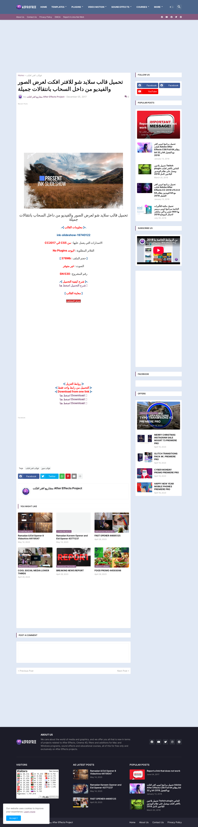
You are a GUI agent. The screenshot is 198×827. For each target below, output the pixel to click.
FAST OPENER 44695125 (108, 535)
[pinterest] (181, 17)
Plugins (76, 7)
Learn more (29, 811)
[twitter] (176, 17)
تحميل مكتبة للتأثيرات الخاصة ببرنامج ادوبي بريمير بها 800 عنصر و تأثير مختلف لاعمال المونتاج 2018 (166, 210)
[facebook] (162, 17)
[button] (171, 7)
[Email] (74, 476)
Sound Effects (120, 7)
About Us (20, 17)
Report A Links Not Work (73, 17)
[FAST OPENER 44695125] (80, 802)
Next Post (122, 670)
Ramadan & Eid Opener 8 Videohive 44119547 (31, 537)
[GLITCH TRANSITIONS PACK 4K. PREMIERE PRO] (144, 457)
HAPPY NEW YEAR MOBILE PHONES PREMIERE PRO (164, 486)
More (157, 7)
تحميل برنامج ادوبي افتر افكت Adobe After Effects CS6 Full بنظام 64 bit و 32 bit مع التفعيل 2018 (167, 149)
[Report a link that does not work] (137, 774)
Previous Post (26, 670)
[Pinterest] (68, 476)
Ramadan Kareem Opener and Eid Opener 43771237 (72, 537)
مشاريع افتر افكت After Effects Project (57, 488)
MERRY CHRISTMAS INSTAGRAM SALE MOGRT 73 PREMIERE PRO (165, 439)
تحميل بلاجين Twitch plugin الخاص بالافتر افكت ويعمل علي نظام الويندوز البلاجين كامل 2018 (166, 169)
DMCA (57, 17)
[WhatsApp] (62, 476)
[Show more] (80, 476)
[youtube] (167, 17)
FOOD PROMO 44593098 (108, 570)
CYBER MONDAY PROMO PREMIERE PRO (166, 471)
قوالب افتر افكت (34, 75)
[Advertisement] (99, 46)
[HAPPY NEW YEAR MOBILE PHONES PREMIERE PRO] (144, 487)
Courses (141, 7)
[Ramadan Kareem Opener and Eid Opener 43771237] (80, 788)
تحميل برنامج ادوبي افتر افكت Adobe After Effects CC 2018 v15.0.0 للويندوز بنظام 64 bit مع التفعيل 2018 (167, 190)
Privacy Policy (45, 17)
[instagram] (172, 742)
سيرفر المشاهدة (73, 301)
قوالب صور (45, 468)
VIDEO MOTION (96, 7)
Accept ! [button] (13, 818)
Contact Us (32, 17)
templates (57, 7)
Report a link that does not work (163, 770)
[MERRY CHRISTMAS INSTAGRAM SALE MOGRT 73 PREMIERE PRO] (144, 438)
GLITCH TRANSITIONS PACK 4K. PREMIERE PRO (165, 456)
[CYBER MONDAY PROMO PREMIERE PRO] (144, 473)
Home (43, 7)
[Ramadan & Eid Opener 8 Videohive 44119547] (80, 774)
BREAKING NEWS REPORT (70, 570)
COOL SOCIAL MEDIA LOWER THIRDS (33, 572)
